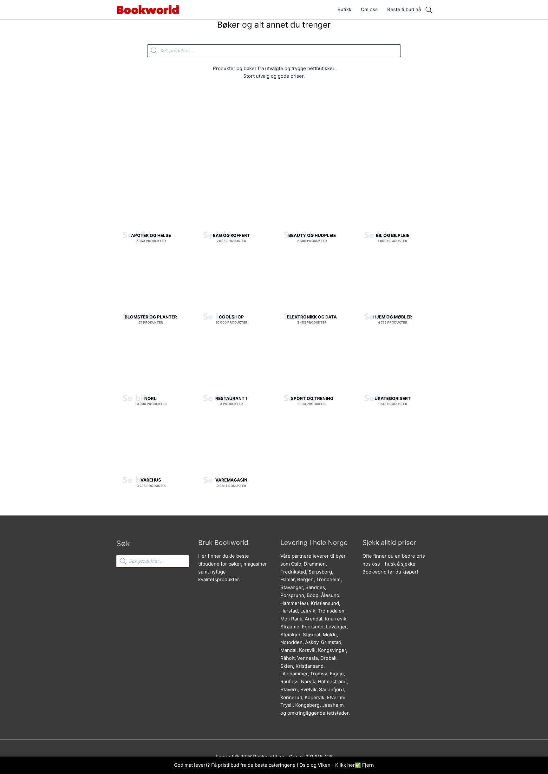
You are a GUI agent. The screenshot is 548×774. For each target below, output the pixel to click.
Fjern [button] (368, 765)
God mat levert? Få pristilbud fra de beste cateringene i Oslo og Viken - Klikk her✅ (268, 765)
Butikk (344, 9)
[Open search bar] (429, 10)
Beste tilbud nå (404, 9)
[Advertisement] (274, 132)
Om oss (369, 9)
